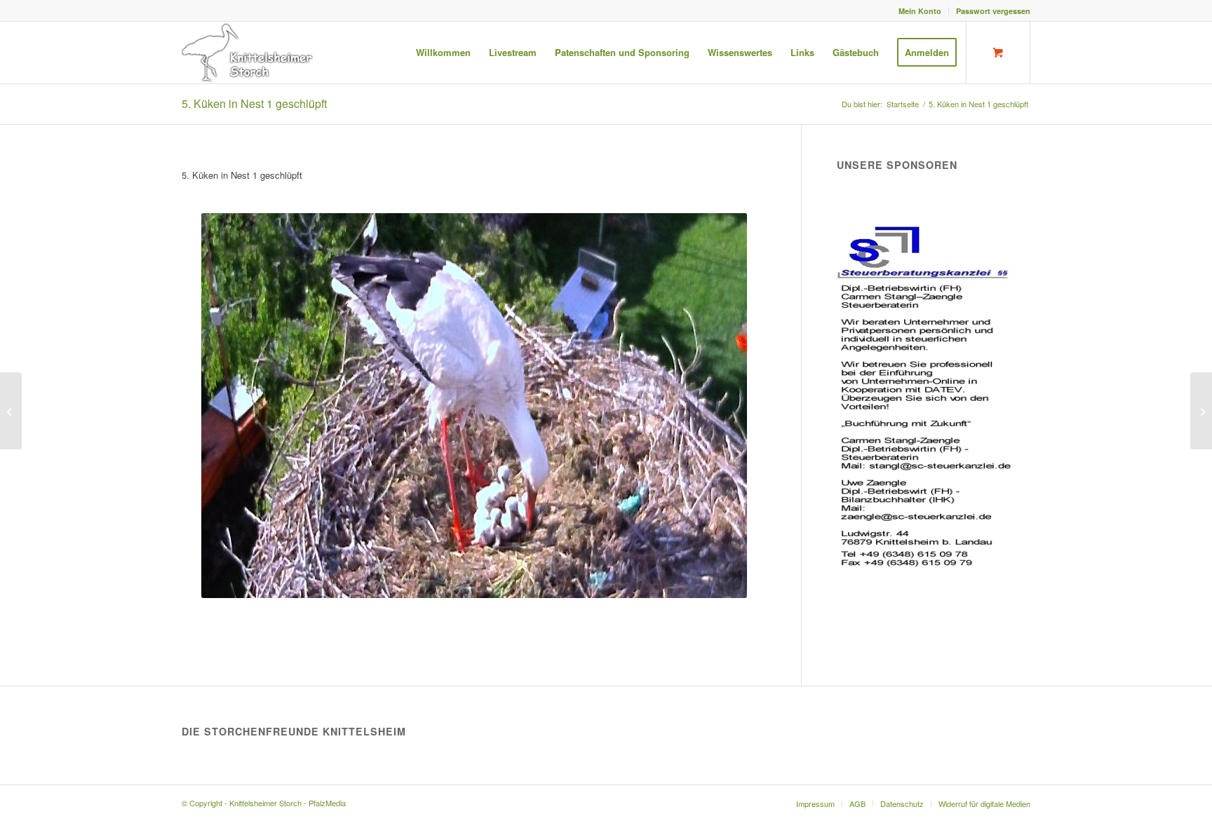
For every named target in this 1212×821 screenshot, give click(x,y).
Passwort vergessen (993, 11)
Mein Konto (919, 11)
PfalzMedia (327, 802)
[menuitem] (920, 11)
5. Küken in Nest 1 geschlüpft (254, 103)
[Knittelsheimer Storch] (249, 52)
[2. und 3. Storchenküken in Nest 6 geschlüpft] (11, 410)
